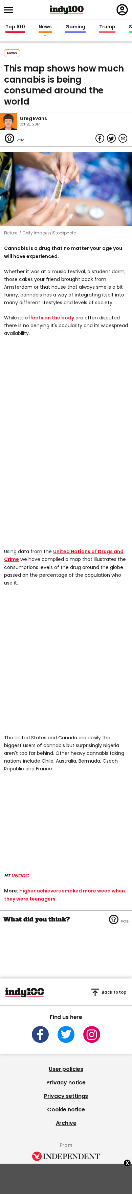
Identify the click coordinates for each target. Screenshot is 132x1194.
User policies (66, 1069)
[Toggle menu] (10, 10)
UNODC (20, 875)
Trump (107, 27)
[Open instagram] (91, 1034)
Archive (66, 1123)
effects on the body (49, 317)
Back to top (114, 992)
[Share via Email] (122, 138)
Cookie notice (66, 1109)
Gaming (75, 27)
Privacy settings (66, 1096)
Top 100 (15, 27)
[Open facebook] (40, 1034)
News (45, 27)
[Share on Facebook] (99, 138)
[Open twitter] (66, 1034)
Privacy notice (66, 1082)
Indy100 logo (66, 9)
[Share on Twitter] (111, 138)
